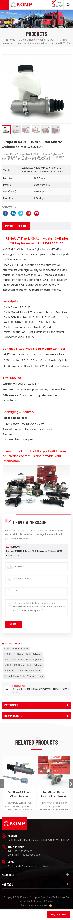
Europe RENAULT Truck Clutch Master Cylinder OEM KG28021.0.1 (34, 553)
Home (12, 40)
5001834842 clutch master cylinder (23, 665)
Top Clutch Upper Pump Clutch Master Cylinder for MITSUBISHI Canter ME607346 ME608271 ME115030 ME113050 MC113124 (54, 794)
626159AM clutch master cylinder (22, 670)
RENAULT (51, 40)
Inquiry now (58, 914)
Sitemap (50, 901)
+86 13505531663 (30, 855)
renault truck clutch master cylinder (23, 676)
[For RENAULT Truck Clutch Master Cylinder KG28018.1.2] (19, 772)
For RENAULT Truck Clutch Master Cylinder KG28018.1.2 (19, 794)
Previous (2, 783)
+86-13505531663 (22, 851)
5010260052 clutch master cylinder (23, 659)
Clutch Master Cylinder (31, 40)
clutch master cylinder (16, 648)
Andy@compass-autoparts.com (33, 866)
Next (71, 783)
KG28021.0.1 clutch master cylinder (22, 654)
